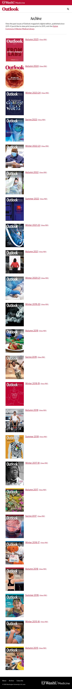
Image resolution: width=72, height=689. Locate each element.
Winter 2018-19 (32, 384)
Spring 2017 (31, 516)
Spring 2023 (31, 120)
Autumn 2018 (31, 410)
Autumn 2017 (31, 490)
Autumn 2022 (32, 172)
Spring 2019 (31, 357)
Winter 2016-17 (32, 543)
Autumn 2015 (31, 648)
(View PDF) (43, 40)
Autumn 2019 (31, 331)
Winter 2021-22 (32, 225)
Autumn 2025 (32, 40)
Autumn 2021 (31, 252)
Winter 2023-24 (33, 93)
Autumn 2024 (32, 66)
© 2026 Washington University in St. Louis (13, 684)
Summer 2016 (32, 595)
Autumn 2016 (31, 569)
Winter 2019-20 (32, 304)
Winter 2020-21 (32, 278)
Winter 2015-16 (32, 622)
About (4, 681)
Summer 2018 (32, 437)
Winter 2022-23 (32, 146)
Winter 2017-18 (32, 463)
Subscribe (20, 681)
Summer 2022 (32, 199)
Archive (11, 681)
